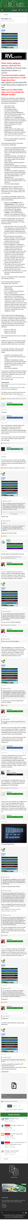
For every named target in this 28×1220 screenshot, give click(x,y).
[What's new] (22, 10)
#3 (26, 422)
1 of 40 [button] (9, 1106)
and (9, 625)
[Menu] (2, 10)
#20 (26, 1054)
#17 (26, 946)
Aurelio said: (5, 639)
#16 (26, 874)
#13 (26, 777)
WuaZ (6, 1128)
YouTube (4, 1207)
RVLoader (10, 1120)
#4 (26, 454)
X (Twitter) (4, 1205)
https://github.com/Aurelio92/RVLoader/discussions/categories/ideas (14, 85)
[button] (19, 10)
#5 (26, 498)
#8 (26, 608)
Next (14, 1106)
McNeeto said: (5, 915)
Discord (3, 1204)
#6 (26, 551)
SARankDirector (8, 1152)
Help (23, 1212)
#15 (26, 821)
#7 (26, 569)
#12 (26, 752)
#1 (26, 50)
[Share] (24, 50)
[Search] (26, 10)
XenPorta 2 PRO (8, 1216)
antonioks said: (5, 611)
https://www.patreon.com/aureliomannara (12, 377)
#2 (26, 409)
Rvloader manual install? (12, 1151)
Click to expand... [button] (14, 513)
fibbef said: (4, 877)
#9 (26, 635)
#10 (26, 685)
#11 (26, 716)
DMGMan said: (5, 501)
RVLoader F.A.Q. (14, 1118)
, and (10, 788)
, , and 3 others (13, 467)
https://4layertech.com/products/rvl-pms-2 (15, 135)
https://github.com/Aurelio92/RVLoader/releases (13, 384)
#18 (26, 985)
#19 (26, 1013)
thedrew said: (5, 520)
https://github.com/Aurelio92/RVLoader (11, 387)
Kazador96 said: (5, 890)
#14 (26, 798)
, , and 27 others (15, 398)
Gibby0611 (7, 1145)
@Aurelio (3, 456)
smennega (7, 1137)
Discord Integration (8, 1217)
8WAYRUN (21, 1216)
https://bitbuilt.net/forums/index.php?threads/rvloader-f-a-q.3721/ (14, 70)
